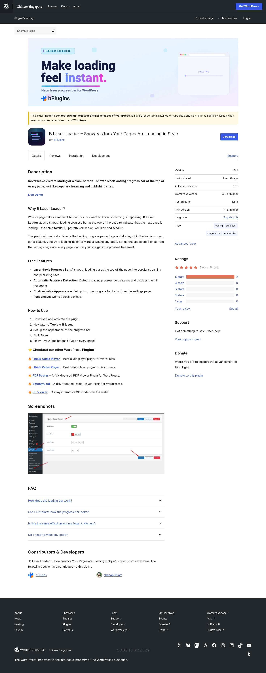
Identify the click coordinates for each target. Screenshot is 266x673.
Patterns (68, 629)
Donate (165, 624)
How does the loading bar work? (50, 500)
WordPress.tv (120, 629)
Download (229, 136)
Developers (118, 624)
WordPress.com (218, 612)
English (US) (230, 217)
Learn (114, 612)
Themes (67, 618)
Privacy (18, 629)
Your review (183, 308)
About (18, 612)
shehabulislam (113, 575)
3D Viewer (40, 392)
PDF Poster (40, 375)
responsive (230, 233)
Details (36, 155)
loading (219, 225)
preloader (231, 225)
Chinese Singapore (60, 650)
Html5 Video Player (46, 367)
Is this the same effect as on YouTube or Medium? (62, 523)
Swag (164, 629)
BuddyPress (216, 629)
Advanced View (185, 243)
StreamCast (41, 384)
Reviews (55, 155)
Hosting (19, 624)
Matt (211, 618)
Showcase (69, 612)
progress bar (214, 233)
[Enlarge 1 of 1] (159, 417)
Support (232, 155)
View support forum (188, 339)
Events (163, 618)
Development (101, 155)
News (17, 618)
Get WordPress (249, 6)
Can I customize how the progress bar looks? (58, 512)
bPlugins (59, 140)
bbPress (213, 624)
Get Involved (166, 612)
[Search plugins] (52, 31)
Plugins (67, 624)
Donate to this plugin (189, 375)
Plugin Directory (24, 18)
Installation (76, 155)
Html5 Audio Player (46, 359)
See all (233, 308)
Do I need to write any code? (48, 535)
